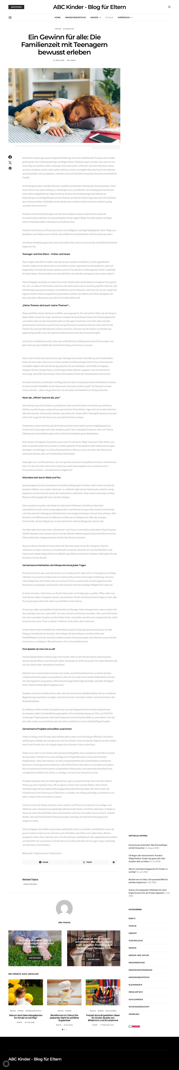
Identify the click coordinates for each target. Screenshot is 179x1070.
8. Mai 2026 (68, 1025)
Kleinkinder (135, 985)
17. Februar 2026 (107, 1025)
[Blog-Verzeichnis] (134, 1026)
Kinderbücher (137, 962)
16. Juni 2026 (29, 1022)
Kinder (94, 17)
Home (58, 17)
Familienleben (30, 884)
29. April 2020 (88, 953)
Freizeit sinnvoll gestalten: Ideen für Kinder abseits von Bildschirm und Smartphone (103, 1018)
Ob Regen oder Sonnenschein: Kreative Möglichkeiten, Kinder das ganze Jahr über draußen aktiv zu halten (147, 858)
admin (19, 1022)
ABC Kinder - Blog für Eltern (89, 7)
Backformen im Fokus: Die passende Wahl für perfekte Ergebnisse (64, 1018)
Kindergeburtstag (75, 17)
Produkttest (136, 992)
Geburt (133, 933)
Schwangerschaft (139, 1007)
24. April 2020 (58, 60)
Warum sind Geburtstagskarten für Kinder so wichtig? (26, 1016)
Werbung (134, 1014)
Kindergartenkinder (140, 970)
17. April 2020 (29, 951)
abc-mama (71, 60)
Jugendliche (68, 29)
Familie (109, 17)
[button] (62, 1029)
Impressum (123, 17)
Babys (34, 938)
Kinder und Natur (97, 936)
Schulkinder (110, 1011)
